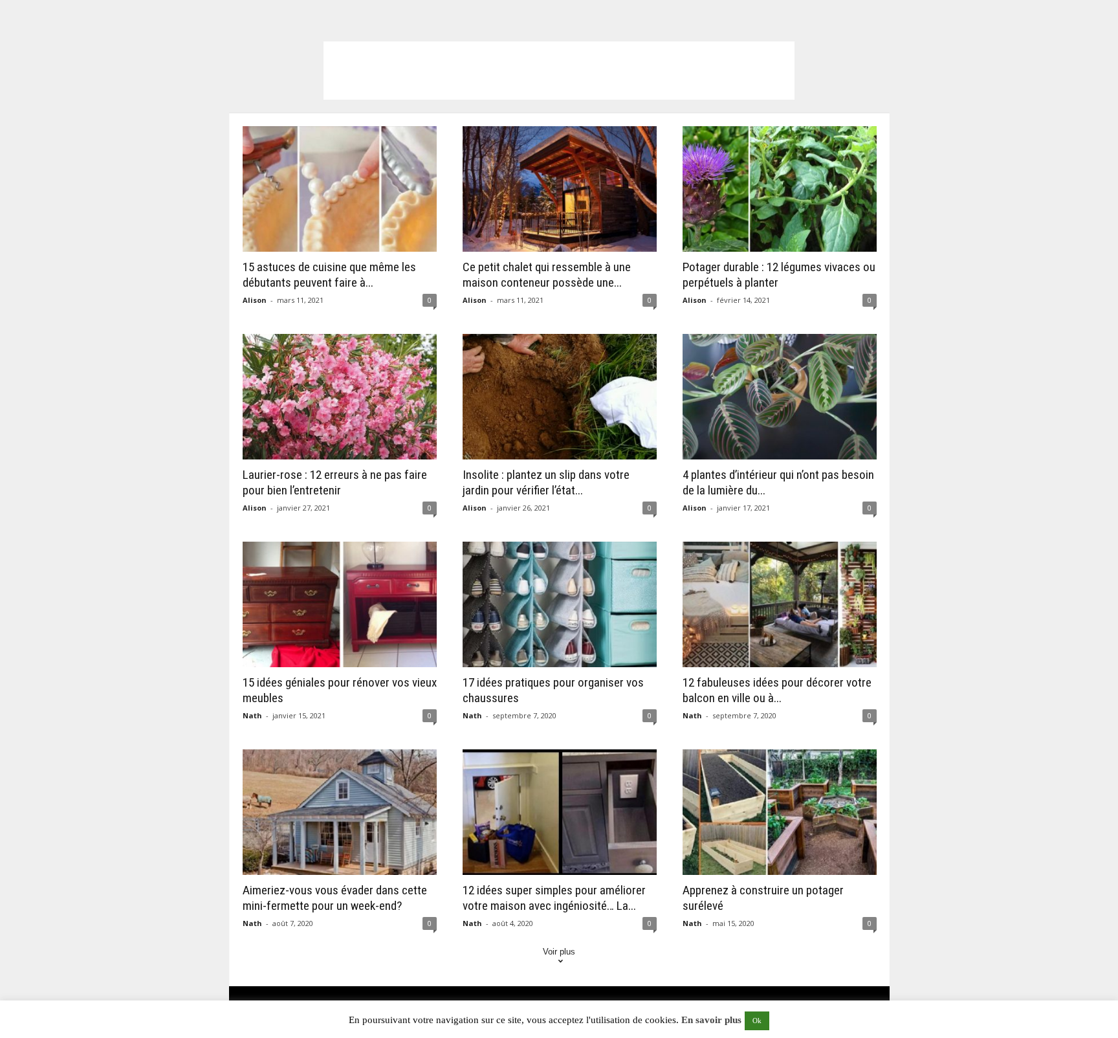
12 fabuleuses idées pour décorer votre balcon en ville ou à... (777, 690)
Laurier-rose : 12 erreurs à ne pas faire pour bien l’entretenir (335, 482)
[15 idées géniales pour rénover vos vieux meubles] (340, 604)
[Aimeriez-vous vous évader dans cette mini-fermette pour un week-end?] (340, 812)
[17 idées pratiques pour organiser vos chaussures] (560, 604)
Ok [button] (757, 1020)
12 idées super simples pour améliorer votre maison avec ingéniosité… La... (554, 898)
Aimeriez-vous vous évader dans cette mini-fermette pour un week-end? (335, 898)
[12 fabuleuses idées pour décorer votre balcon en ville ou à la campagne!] (780, 604)
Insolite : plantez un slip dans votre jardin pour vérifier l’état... (546, 482)
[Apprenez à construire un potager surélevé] (780, 812)
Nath (252, 715)
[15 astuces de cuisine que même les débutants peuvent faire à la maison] (340, 189)
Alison (255, 300)
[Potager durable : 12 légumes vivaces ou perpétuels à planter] (780, 189)
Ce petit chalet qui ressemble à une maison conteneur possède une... (547, 275)
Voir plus (559, 951)
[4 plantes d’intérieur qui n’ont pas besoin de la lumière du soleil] (780, 396)
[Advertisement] (559, 70)
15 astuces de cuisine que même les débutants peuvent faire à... (329, 275)
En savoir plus (711, 1020)
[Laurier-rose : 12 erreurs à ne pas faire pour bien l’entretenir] (340, 396)
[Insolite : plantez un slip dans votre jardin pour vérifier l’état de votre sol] (560, 396)
